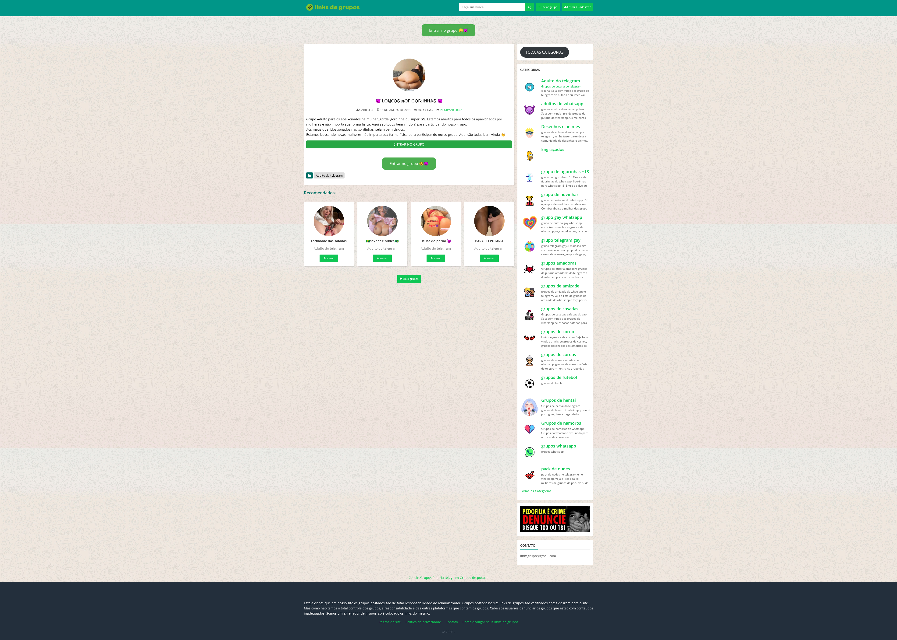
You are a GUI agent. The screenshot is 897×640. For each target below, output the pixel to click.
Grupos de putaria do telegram (561, 86)
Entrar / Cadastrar (578, 7)
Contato (452, 622)
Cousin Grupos (420, 577)
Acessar (329, 258)
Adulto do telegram (329, 175)
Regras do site (390, 622)
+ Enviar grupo (547, 7)
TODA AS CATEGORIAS (545, 52)
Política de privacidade (423, 622)
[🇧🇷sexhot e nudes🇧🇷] (382, 221)
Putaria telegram (446, 577)
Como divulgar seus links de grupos (490, 622)
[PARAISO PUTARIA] (489, 221)
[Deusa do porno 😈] (435, 221)
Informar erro (451, 110)
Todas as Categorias (536, 491)
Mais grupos (410, 279)
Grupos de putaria (474, 577)
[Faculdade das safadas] (328, 221)
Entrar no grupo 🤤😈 (448, 30)
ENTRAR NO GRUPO (409, 144)
